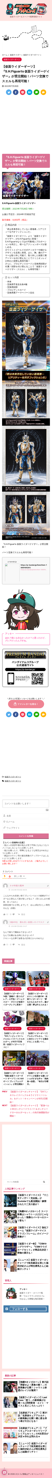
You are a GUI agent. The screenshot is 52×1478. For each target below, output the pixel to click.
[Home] (26, 12)
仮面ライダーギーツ (13, 777)
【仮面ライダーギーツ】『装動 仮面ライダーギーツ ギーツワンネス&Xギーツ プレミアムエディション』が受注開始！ (14, 1078)
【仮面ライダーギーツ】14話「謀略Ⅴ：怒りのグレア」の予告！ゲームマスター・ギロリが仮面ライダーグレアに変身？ (14, 999)
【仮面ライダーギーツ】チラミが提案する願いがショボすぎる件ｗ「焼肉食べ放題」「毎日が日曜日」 (37, 1078)
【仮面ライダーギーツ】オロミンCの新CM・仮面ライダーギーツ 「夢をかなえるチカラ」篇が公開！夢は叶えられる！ (37, 999)
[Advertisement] (26, 125)
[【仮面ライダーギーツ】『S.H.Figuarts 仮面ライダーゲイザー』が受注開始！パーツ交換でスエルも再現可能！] (29, 92)
